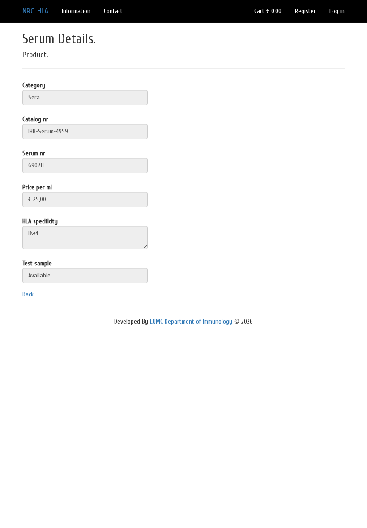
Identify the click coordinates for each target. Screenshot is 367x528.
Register (305, 11)
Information (76, 11)
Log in (337, 11)
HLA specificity (40, 221)
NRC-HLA (35, 11)
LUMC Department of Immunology (191, 321)
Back (28, 294)
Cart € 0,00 (268, 11)
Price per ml (37, 187)
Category (33, 85)
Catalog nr (35, 119)
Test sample (37, 263)
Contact (113, 11)
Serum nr (33, 153)
